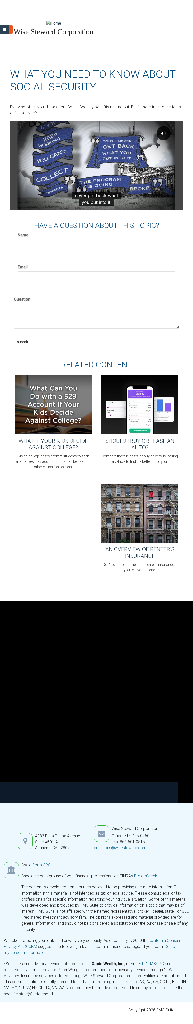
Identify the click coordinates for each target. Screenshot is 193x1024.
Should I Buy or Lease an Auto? (139, 444)
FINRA (148, 963)
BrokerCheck (145, 876)
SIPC (160, 963)
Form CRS (41, 865)
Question (22, 299)
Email (23, 267)
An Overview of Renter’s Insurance (139, 552)
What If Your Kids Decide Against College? (53, 444)
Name (23, 235)
